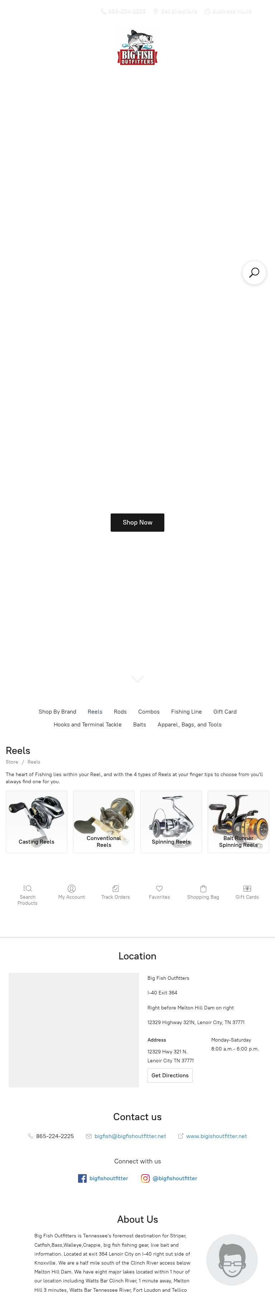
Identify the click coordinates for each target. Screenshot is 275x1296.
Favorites (159, 897)
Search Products (28, 900)
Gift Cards (247, 897)
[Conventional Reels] (104, 811)
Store (12, 762)
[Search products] (254, 272)
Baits (139, 724)
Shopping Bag (203, 897)
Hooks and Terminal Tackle (88, 724)
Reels (95, 711)
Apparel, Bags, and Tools (190, 724)
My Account (71, 897)
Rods (120, 711)
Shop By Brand (57, 711)
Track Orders (115, 897)
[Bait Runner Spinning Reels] (238, 811)
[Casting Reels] (36, 811)
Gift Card (225, 711)
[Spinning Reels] (171, 811)
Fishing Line (186, 711)
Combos (149, 711)
